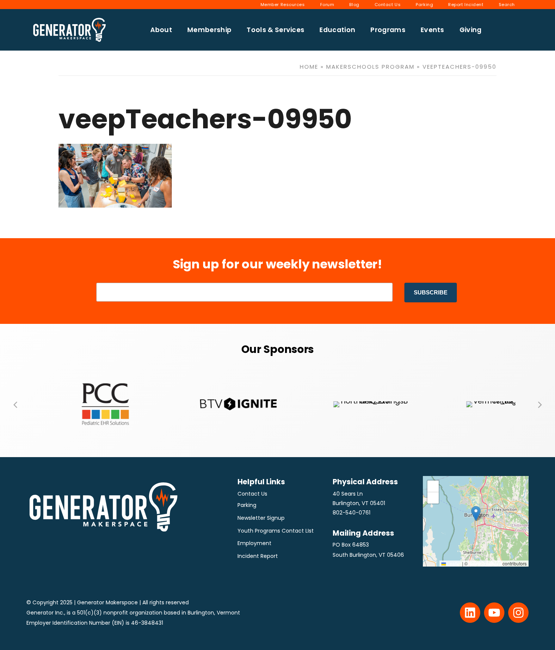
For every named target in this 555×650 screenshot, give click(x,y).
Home (309, 67)
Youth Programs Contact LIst (275, 530)
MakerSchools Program (370, 67)
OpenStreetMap (485, 563)
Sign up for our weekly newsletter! (277, 264)
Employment (254, 543)
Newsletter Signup (261, 518)
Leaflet (453, 563)
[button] (15, 404)
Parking (246, 505)
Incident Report (257, 556)
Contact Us (252, 494)
